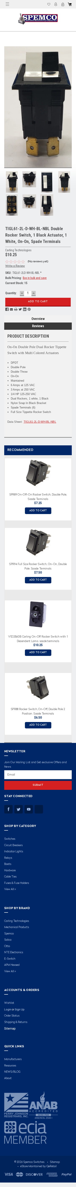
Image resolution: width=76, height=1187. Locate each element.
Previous (3, 595)
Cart (69, 4)
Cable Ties (10, 876)
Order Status (11, 1015)
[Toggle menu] (7, 4)
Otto (7, 946)
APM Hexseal (12, 965)
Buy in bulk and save (35, 278)
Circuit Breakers (13, 845)
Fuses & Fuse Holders (16, 883)
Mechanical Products (16, 927)
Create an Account (63, 4)
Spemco (9, 933)
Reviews (38, 326)
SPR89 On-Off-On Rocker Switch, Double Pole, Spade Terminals (38, 496)
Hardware (10, 870)
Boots (7, 864)
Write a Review (15, 265)
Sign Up (19, 1009)
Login (56, 4)
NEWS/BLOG (12, 1072)
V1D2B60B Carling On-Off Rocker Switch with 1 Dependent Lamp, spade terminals (38, 638)
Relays (8, 858)
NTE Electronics (13, 952)
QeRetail (51, 1166)
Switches (9, 839)
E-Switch (9, 958)
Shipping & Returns (15, 1022)
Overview (38, 319)
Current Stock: (16, 283)
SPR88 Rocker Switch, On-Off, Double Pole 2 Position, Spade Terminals (38, 711)
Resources (10, 1065)
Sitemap (10, 1028)
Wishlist (49, 4)
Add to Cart (38, 511)
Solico (7, 940)
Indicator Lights (13, 851)
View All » (10, 889)
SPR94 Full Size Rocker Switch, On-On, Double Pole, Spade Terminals (38, 566)
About (8, 1078)
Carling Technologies (16, 921)
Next (72, 595)
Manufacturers (13, 1059)
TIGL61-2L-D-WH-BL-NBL (40, 421)
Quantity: (11, 293)
